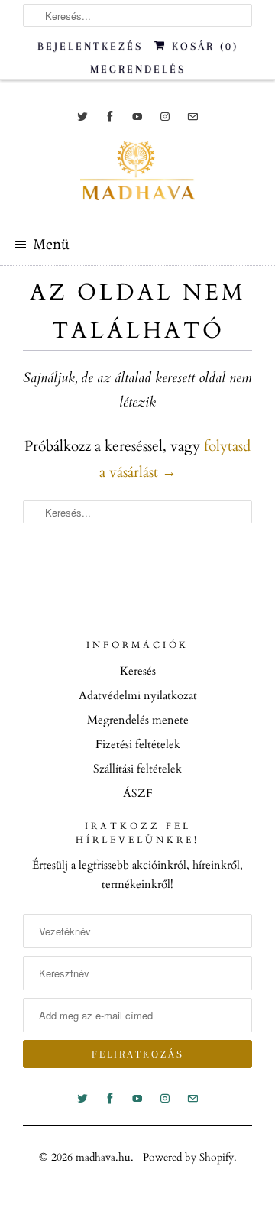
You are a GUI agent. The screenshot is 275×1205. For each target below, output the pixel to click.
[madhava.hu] (137, 175)
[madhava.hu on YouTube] (137, 116)
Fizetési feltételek (137, 744)
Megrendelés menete (138, 719)
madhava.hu (103, 1157)
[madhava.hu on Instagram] (165, 116)
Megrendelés (138, 69)
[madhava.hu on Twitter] (82, 116)
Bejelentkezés (90, 46)
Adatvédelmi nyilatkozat (138, 695)
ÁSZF (138, 793)
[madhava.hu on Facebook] (110, 116)
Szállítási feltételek (137, 768)
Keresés (138, 671)
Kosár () (202, 46)
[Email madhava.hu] (192, 116)
